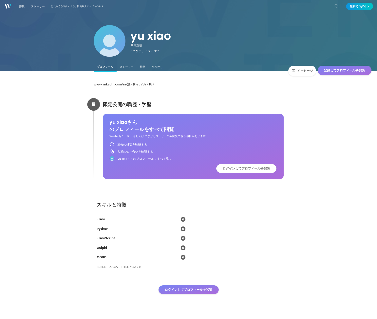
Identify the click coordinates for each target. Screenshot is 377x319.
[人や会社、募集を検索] (336, 6)
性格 (142, 67)
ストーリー (127, 67)
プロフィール (105, 67)
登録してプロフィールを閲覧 (344, 70)
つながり (157, 67)
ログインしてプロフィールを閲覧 (246, 168)
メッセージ (305, 70)
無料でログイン (359, 6)
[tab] (105, 67)
